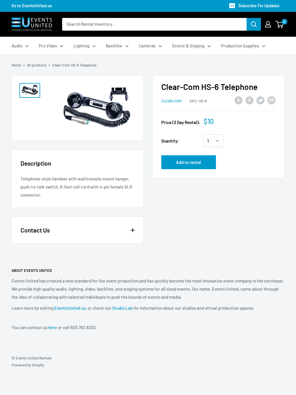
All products (37, 65)
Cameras (147, 45)
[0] (279, 24)
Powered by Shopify (28, 365)
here (52, 327)
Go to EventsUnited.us (32, 5)
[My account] (268, 24)
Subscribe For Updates (258, 5)
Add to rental (188, 162)
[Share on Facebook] (238, 100)
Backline (114, 45)
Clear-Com (171, 101)
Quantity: (170, 140)
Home (16, 65)
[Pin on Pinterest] (249, 100)
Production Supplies (240, 45)
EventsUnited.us (70, 308)
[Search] (254, 24)
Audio (17, 45)
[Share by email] (271, 100)
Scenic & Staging (188, 45)
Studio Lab (122, 308)
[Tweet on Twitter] (260, 100)
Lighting (81, 45)
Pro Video (48, 45)
